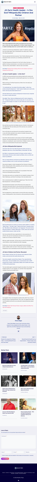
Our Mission (17, 473)
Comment (4, 436)
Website (27, 452)
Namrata (5, 415)
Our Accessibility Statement (19, 472)
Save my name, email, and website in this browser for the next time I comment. (17, 455)
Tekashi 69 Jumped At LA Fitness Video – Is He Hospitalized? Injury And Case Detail (8, 340)
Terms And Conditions (22, 473)
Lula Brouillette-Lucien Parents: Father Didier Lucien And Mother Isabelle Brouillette (27, 367)
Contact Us (7, 472)
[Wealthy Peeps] (6, 1)
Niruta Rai (5, 369)
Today (30, 122)
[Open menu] (35, 2)
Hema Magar (16, 18)
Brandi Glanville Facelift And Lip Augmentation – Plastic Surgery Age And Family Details (28, 340)
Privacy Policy (12, 472)
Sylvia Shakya (24, 370)
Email (15, 452)
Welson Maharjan (25, 392)
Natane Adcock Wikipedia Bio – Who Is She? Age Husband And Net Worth (9, 390)
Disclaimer (12, 473)
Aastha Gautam (24, 418)
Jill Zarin (5, 310)
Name (3, 452)
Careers (33, 472)
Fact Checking (29, 472)
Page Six (27, 295)
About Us (3, 472)
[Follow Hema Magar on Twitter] (18, 331)
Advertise (25, 472)
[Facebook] (18, 481)
